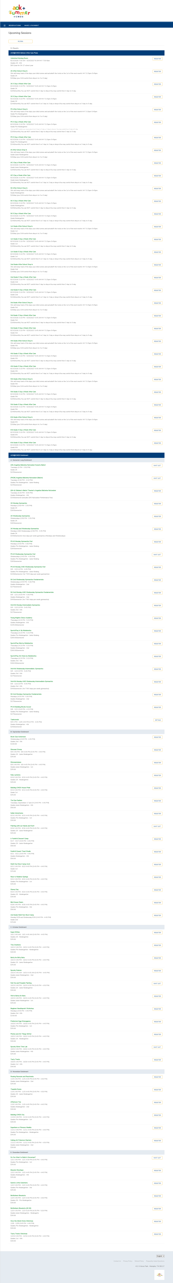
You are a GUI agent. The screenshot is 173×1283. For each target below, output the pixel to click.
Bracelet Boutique (17, 1170)
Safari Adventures (17, 813)
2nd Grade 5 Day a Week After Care (23, 290)
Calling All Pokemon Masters (21, 1140)
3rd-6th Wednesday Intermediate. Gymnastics (27, 669)
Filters (20, 41)
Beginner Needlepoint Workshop (22, 1008)
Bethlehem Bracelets (18, 1195)
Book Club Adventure (18, 737)
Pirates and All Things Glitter (21, 1034)
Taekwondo (15, 719)
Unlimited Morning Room (19, 58)
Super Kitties (15, 932)
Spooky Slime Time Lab (19, 1047)
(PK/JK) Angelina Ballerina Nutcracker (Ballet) (27, 478)
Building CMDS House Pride (20, 788)
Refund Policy (139, 1261)
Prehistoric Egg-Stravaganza (21, 1021)
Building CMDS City (17, 1115)
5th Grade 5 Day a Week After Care (23, 404)
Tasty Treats (15, 1059)
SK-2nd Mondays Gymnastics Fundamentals (26, 694)
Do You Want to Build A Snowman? (23, 1157)
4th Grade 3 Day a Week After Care (23, 353)
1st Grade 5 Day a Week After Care (23, 252)
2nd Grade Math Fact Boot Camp (22, 915)
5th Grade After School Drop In (22, 379)
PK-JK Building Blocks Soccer (21, 707)
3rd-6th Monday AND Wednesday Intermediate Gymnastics (32, 681)
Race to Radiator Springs (19, 877)
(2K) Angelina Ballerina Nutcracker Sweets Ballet (28, 465)
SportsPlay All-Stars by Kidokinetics (23, 656)
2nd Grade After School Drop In (22, 264)
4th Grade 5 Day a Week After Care (23, 366)
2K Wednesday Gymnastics (20, 516)
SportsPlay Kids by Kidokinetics (22, 643)
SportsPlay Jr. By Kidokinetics (21, 630)
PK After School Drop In (19, 109)
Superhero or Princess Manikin (21, 1127)
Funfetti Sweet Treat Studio (21, 851)
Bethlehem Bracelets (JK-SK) (21, 1208)
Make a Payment (32, 25)
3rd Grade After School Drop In (21, 303)
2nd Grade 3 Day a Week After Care (23, 277)
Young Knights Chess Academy (21, 618)
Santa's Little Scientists (19, 1183)
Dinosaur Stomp (16, 749)
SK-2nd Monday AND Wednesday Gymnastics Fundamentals (32, 592)
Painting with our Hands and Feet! (22, 826)
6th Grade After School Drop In (22, 417)
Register (157, 59)
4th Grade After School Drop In (22, 341)
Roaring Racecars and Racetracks (22, 1076)
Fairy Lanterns (15, 775)
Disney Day (15, 889)
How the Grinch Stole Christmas (22, 1221)
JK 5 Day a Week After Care (20, 175)
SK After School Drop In (19, 188)
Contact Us (117, 1261)
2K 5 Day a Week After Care (21, 96)
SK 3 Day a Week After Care (21, 201)
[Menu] (6, 25)
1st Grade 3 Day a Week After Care (23, 239)
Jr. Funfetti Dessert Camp (19, 838)
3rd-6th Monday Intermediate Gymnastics (25, 605)
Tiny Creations (16, 945)
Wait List (157, 465)
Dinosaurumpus (16, 762)
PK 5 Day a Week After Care (21, 137)
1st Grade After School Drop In (22, 226)
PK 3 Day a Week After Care (21, 122)
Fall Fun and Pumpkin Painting (21, 983)
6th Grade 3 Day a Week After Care (23, 430)
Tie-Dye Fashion (16, 800)
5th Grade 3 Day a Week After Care (23, 392)
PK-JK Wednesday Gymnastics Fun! (23, 554)
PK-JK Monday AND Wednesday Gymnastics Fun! (28, 567)
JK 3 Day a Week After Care (20, 162)
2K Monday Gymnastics (19, 503)
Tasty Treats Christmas (19, 1234)
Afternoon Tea (16, 1102)
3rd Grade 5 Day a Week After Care (23, 328)
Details (158, 720)
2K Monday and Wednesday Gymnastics (25, 529)
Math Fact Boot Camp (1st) (20, 864)
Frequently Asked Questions (155, 1261)
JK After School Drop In (19, 150)
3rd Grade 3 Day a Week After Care (23, 315)
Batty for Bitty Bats (18, 957)
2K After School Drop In (19, 71)
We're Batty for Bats (18, 996)
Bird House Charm (17, 902)
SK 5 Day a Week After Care (21, 213)
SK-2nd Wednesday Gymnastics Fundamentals (27, 579)
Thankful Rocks (16, 1089)
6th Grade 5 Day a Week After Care (23, 443)
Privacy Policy (127, 1261)
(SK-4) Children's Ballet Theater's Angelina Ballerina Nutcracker (33, 490)
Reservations (15, 25)
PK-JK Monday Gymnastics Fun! (21, 541)
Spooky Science (16, 970)
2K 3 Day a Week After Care (21, 84)
